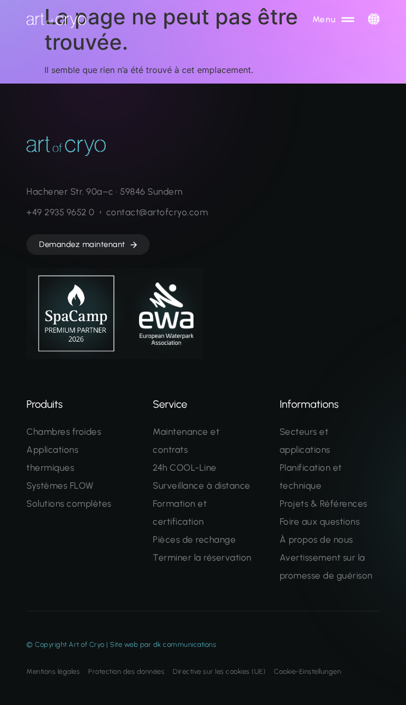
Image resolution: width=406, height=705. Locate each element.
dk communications (185, 644)
